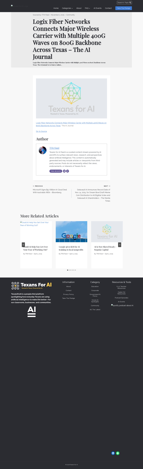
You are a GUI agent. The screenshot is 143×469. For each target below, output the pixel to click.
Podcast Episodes (121, 298)
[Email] (64, 171)
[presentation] (36, 231)
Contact (108, 8)
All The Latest (95, 309)
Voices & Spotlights (95, 300)
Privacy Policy (68, 294)
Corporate (95, 290)
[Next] (119, 244)
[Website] (67, 171)
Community (70, 15)
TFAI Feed (45, 15)
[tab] (67, 270)
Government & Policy (95, 295)
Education (95, 286)
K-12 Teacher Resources (121, 287)
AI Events (98, 8)
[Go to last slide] (23, 244)
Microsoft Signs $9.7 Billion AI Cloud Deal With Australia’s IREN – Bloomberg (50, 189)
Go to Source (41, 131)
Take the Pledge (123, 8)
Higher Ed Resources (122, 293)
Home (56, 8)
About (78, 8)
